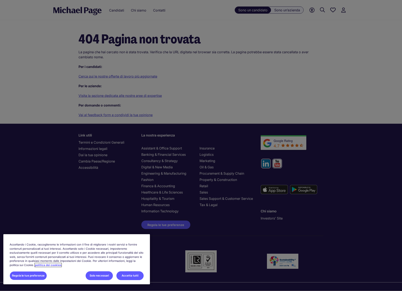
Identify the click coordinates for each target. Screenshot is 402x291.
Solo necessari (99, 275)
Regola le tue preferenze (28, 275)
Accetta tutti (130, 275)
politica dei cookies (48, 265)
